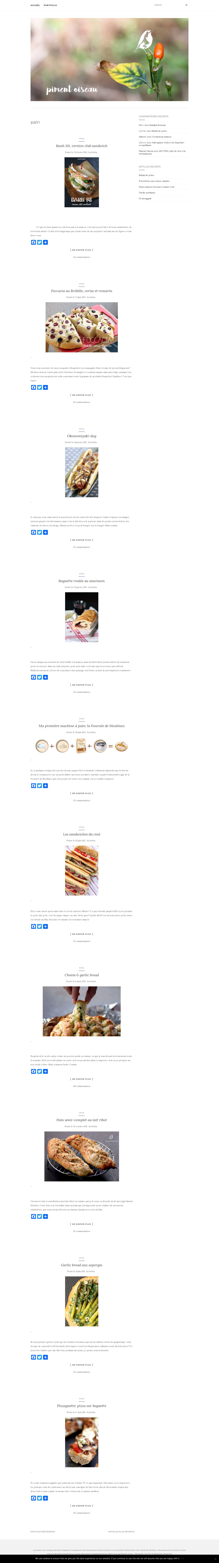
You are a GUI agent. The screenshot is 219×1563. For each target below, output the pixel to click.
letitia (94, 152)
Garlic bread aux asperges (81, 1265)
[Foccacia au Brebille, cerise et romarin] (82, 327)
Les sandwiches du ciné (81, 834)
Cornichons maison (161, 136)
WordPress (167, 1554)
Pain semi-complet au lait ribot (81, 1120)
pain (81, 138)
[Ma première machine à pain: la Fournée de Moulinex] (82, 746)
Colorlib (147, 1554)
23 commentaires (81, 941)
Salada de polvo (159, 131)
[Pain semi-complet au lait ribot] (82, 1156)
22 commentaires (81, 1372)
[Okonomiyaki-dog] (82, 472)
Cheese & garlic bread (82, 975)
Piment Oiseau (146, 151)
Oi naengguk (145, 198)
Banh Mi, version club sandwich (81, 145)
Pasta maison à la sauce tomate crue (157, 186)
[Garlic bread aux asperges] (82, 1301)
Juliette (142, 136)
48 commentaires (81, 1086)
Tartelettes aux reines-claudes (154, 181)
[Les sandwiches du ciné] (82, 871)
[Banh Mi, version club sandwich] (82, 182)
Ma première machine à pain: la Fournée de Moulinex (82, 725)
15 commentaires (81, 800)
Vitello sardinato (147, 192)
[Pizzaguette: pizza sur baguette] (82, 1442)
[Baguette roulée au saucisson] (82, 617)
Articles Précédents (43, 1531)
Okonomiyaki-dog (81, 436)
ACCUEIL (35, 5)
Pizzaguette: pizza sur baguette (81, 1405)
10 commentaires (81, 402)
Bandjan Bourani (158, 125)
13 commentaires (81, 547)
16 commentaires (81, 1513)
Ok (182, 1558)
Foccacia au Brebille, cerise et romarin (81, 291)
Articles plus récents (121, 1531)
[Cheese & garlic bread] (82, 1011)
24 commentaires (81, 692)
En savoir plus (81, 250)
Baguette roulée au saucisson (82, 581)
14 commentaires (81, 257)
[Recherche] (186, 5)
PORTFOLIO (50, 5)
